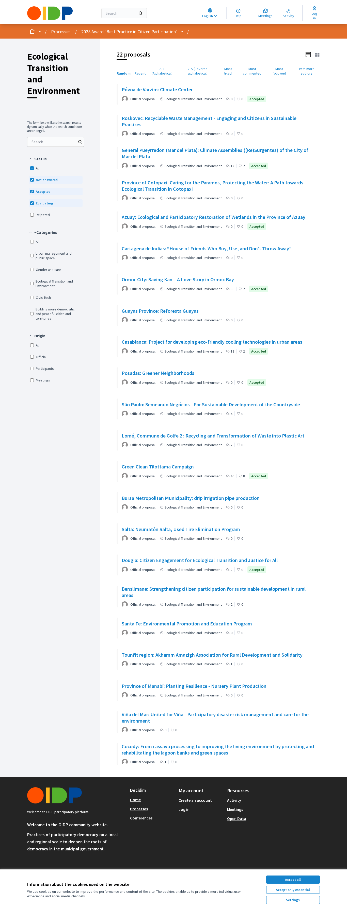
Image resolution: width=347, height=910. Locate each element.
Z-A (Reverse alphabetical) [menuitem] (198, 71)
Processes (61, 31)
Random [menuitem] (124, 73)
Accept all (293, 879)
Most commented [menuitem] (252, 71)
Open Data (236, 818)
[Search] (140, 13)
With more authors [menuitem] (306, 71)
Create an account (195, 800)
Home (135, 799)
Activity (234, 800)
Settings (293, 900)
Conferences (141, 817)
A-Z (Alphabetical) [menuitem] (162, 71)
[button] (37, 159)
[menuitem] (55, 142)
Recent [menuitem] (140, 73)
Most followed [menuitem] (279, 71)
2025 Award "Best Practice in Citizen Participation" (129, 31)
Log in (184, 809)
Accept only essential (293, 889)
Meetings (235, 809)
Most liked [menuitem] (228, 71)
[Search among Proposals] (80, 142)
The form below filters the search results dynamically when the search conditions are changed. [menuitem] (54, 127)
